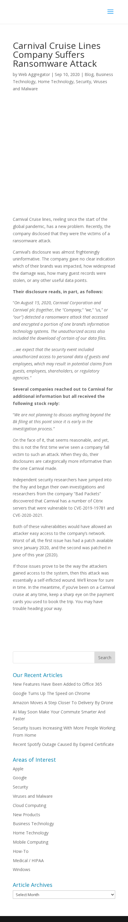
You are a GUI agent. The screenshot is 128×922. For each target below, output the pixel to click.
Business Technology (33, 823)
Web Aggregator (34, 74)
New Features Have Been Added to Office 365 (57, 684)
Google (20, 777)
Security (83, 81)
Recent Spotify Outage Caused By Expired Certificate (63, 744)
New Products (26, 814)
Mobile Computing (30, 842)
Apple (18, 769)
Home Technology (56, 81)
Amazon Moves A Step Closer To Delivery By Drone (63, 702)
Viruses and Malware (33, 796)
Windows (21, 869)
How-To (21, 851)
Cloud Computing (29, 805)
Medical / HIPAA (28, 860)
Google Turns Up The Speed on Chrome (51, 693)
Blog (89, 74)
